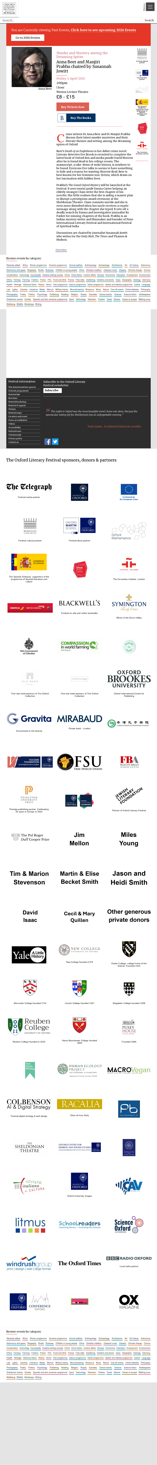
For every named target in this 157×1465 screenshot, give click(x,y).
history (41, 284)
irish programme (60, 284)
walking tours (144, 299)
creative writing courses (52, 274)
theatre (101, 299)
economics (110, 274)
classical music (110, 269)
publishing (54, 294)
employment (132, 274)
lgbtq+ (15, 289)
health (9, 284)
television (92, 299)
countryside (36, 274)
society (28, 299)
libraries (23, 289)
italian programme (95, 284)
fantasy (17, 279)
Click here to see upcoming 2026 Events (103, 30)
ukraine (117, 299)
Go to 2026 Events (27, 37)
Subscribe (51, 390)
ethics (9, 279)
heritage (17, 284)
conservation (12, 274)
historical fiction (30, 284)
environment (144, 274)
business (50, 269)
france (71, 279)
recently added (13, 265)
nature (106, 289)
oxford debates (132, 289)
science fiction (130, 294)
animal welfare (75, 265)
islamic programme (77, 284)
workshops (29, 304)
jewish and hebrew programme (118, 284)
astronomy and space (16, 269)
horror (48, 284)
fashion (34, 279)
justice (137, 284)
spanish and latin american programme (50, 299)
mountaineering (77, 289)
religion (74, 294)
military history (62, 289)
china (81, 269)
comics (147, 269)
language (146, 284)
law (8, 289)
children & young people (66, 269)
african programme (38, 265)
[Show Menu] (150, 6)
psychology (42, 294)
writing (38, 304)
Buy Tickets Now (73, 107)
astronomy (145, 265)
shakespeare (144, 294)
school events (106, 294)
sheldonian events (15, 299)
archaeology (104, 265)
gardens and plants (105, 279)
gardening (90, 279)
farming (26, 279)
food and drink (59, 279)
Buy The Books (81, 118)
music (98, 289)
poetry (23, 294)
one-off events (117, 289)
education (121, 274)
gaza (118, 279)
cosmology (24, 274)
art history (134, 265)
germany (146, 279)
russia (83, 294)
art (126, 265)
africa (25, 265)
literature (33, 289)
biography (31, 269)
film (50, 279)
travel (109, 299)
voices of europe (129, 299)
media (42, 289)
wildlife (20, 304)
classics (122, 269)
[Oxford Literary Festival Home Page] (9, 8)
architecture (117, 265)
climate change (135, 269)
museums (90, 289)
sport (71, 299)
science (117, 294)
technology (81, 299)
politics (31, 294)
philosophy (145, 289)
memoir (50, 289)
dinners (100, 274)
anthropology (90, 265)
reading (64, 294)
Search (149, 20)
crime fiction (61, 249)
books (41, 269)
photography (12, 294)
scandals (93, 294)
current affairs (90, 274)
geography (127, 279)
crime (67, 274)
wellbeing (11, 304)
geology (137, 279)
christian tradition (93, 269)
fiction (43, 279)
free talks (80, 279)
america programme (58, 265)
